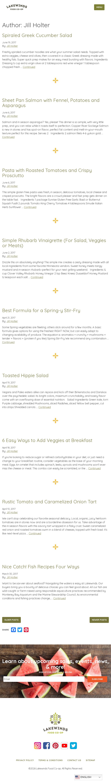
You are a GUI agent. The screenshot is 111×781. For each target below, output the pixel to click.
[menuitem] (25, 760)
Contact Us (74, 760)
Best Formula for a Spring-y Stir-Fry (41, 310)
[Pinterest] (26, 629)
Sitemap (90, 760)
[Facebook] (13, 629)
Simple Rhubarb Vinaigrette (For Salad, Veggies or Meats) (54, 243)
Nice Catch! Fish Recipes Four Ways (40, 566)
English (85, 777)
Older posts (11, 620)
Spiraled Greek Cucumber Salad (37, 35)
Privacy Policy (25, 760)
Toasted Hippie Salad (25, 375)
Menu (99, 7)
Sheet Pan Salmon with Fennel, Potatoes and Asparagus (51, 103)
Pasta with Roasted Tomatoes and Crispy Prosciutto (47, 173)
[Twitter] (19, 629)
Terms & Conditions (50, 760)
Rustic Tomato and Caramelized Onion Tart (49, 501)
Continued (29, 67)
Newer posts (99, 620)
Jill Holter (12, 46)
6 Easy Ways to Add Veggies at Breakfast (47, 440)
